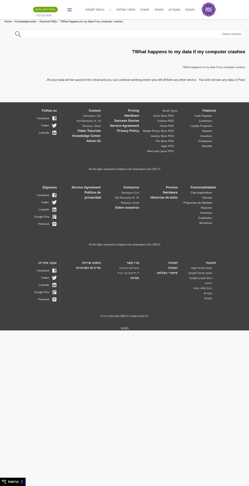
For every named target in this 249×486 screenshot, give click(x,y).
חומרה (144, 10)
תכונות (190, 10)
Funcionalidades (203, 187)
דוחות (208, 283)
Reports (207, 130)
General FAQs (48, 21)
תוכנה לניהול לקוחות (200, 273)
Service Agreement (124, 126)
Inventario (206, 212)
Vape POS (167, 146)
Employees (205, 141)
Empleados (205, 217)
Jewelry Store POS (162, 135)
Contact (95, 110)
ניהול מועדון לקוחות (200, 278)
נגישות (12, 482)
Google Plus (41, 216)
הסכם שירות (91, 263)
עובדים (208, 293)
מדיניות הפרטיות (88, 268)
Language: (69, 9)
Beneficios (205, 222)
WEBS (125, 328)
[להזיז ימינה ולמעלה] (5, 481)
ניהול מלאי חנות (203, 288)
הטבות (208, 298)
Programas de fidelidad (197, 202)
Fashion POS (165, 120)
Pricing (133, 110)
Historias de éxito (164, 197)
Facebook (43, 118)
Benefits (207, 146)
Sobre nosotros (127, 207)
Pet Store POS (165, 141)
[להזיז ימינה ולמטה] (5, 483)
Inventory (206, 135)
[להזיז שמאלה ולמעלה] (3, 481)
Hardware (131, 115)
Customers (205, 120)
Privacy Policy (128, 131)
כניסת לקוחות (94, 10)
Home (8, 21)
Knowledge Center (86, 136)
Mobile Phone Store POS (158, 130)
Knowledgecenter (25, 21)
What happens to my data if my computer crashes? (91, 21)
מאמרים (174, 10)
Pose (209, 9)
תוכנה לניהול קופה (201, 268)
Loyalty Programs (201, 125)
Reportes (206, 207)
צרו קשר (132, 263)
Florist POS (167, 125)
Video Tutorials (89, 131)
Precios (172, 187)
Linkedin (44, 132)
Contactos (131, 187)
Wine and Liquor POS (160, 151)
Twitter (45, 125)
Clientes (207, 197)
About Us (93, 141)
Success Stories (126, 121)
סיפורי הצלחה (125, 10)
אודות (135, 278)
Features (209, 110)
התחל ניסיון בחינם (45, 9)
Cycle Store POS (163, 115)
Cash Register (203, 115)
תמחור (159, 10)
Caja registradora (201, 192)
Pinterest (43, 223)
